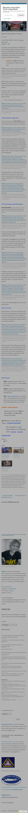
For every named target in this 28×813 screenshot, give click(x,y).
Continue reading (7, 18)
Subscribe (21, 15)
